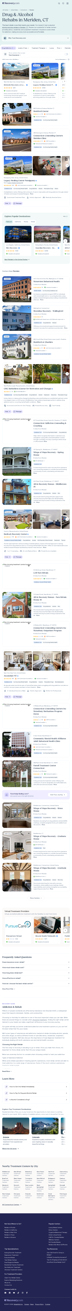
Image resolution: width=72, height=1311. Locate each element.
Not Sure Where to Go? (12, 1224)
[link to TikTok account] (18, 1293)
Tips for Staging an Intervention (57, 1260)
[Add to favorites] (29, 105)
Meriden (16, 271)
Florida (26, 222)
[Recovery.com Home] (10, 3)
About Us (7, 1282)
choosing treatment (40, 1020)
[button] (67, 3)
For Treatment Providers (13, 1274)
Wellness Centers (54, 1240)
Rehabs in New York (10, 1232)
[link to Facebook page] (27, 1293)
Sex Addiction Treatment (12, 1267)
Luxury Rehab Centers (55, 1227)
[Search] (59, 3)
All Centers (5, 10)
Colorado (36, 1137)
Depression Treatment (11, 1255)
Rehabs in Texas (9, 1235)
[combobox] (16, 59)
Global (33, 222)
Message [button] (18, 203)
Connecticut (23, 10)
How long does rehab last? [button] (12, 973)
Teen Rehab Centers (10, 1260)
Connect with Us (10, 1289)
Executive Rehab (9, 1257)
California (18, 222)
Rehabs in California (10, 1230)
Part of (13, 182)
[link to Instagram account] (22, 1293)
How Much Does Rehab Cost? (56, 1262)
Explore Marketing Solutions (13, 1280)
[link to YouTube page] (14, 1293)
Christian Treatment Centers (13, 1270)
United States (14, 10)
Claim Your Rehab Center (12, 1278)
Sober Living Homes (55, 1235)
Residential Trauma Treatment (14, 1265)
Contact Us (8, 1285)
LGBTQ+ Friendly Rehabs (56, 1237)
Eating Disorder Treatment (12, 1252)
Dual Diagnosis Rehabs (11, 1262)
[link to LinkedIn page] (9, 1293)
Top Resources (52, 1249)
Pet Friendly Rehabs (55, 1242)
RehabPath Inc (18, 1304)
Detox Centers (53, 1230)
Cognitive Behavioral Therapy (58, 1232)
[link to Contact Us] (5, 1293)
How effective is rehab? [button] (11, 978)
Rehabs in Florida (9, 1227)
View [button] (6, 203)
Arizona (6, 1137)
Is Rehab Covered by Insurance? (57, 1257)
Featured (9, 222)
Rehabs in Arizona (10, 1237)
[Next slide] (65, 81)
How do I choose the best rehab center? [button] (17, 984)
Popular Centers (54, 1224)
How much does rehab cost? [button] (13, 967)
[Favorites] (63, 3)
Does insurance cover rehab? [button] (13, 962)
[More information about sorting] (69, 59)
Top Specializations (11, 1249)
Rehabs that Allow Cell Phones (58, 1244)
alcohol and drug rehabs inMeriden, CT (15, 27)
